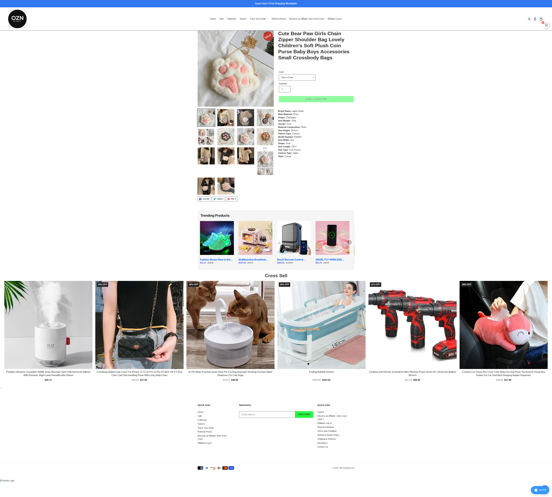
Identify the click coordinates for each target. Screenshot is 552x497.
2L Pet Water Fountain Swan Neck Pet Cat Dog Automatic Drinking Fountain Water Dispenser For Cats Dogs (230, 309)
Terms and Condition (327, 367)
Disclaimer (322, 378)
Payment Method (325, 363)
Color (281, 72)
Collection (202, 355)
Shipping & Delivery (326, 374)
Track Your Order (206, 363)
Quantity (283, 83)
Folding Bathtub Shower (321, 307)
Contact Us (322, 382)
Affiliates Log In (205, 378)
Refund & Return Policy (328, 370)
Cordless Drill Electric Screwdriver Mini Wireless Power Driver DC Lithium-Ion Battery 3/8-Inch (412, 309)
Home (200, 347)
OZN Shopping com (346, 404)
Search (201, 359)
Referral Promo (205, 367)
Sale (200, 351)
